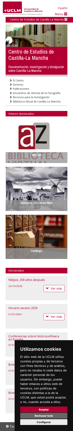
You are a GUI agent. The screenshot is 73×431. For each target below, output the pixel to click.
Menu (59, 14)
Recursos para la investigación (30, 97)
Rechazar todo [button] (44, 415)
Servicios (17, 84)
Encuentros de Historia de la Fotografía (36, 93)
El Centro (18, 80)
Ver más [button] (56, 288)
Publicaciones (20, 88)
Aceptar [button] (44, 409)
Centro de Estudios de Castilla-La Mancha (37, 19)
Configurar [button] (44, 422)
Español (62, 8)
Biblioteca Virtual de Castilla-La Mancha (36, 101)
